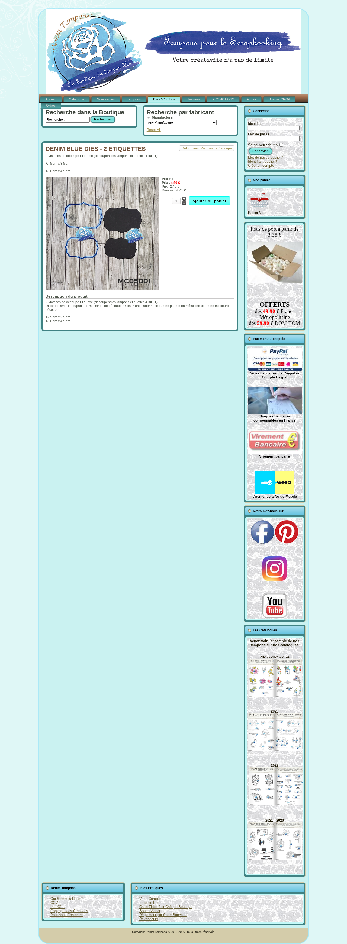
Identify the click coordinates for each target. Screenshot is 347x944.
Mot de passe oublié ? (265, 157)
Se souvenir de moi (263, 145)
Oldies (51, 105)
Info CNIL (57, 907)
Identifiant (256, 124)
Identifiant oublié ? (262, 161)
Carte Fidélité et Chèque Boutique (165, 907)
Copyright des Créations (69, 911)
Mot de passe (258, 134)
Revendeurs (148, 919)
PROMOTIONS (223, 99)
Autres (251, 99)
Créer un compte (261, 166)
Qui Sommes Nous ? (66, 899)
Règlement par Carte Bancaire (163, 915)
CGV (54, 903)
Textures (193, 99)
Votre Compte (150, 899)
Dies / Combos (164, 99)
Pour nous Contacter (66, 915)
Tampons (134, 99)
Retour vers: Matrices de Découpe (207, 148)
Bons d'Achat (149, 911)
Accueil (51, 99)
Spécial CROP (279, 99)
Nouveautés (106, 99)
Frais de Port (149, 903)
